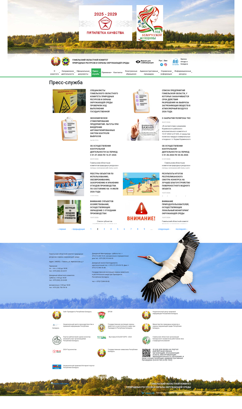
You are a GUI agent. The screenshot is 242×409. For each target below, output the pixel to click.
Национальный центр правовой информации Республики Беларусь (165, 312)
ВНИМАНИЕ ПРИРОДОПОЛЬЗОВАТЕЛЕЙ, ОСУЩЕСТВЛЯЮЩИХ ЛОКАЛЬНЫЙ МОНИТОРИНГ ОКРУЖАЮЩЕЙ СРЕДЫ (175, 207)
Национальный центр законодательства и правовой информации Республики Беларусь (73, 326)
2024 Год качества (70, 349)
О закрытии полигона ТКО (176, 118)
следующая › (164, 229)
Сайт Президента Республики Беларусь (77, 312)
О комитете (54, 72)
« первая (62, 229)
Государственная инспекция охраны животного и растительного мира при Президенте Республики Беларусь (121, 326)
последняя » (181, 229)
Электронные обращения (131, 72)
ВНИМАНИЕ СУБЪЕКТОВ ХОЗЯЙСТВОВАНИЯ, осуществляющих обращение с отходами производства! (103, 207)
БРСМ (110, 312)
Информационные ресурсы (183, 72)
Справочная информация (166, 72)
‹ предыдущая (78, 229)
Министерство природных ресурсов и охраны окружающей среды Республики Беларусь (167, 326)
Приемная (106, 72)
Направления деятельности (67, 72)
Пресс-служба (95, 72)
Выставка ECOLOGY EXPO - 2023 (120, 337)
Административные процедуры (149, 72)
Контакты (117, 72)
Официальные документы (83, 72)
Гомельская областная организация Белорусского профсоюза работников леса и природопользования (168, 339)
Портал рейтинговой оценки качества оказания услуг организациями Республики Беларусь (76, 339)
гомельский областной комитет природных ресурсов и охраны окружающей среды (100, 61)
